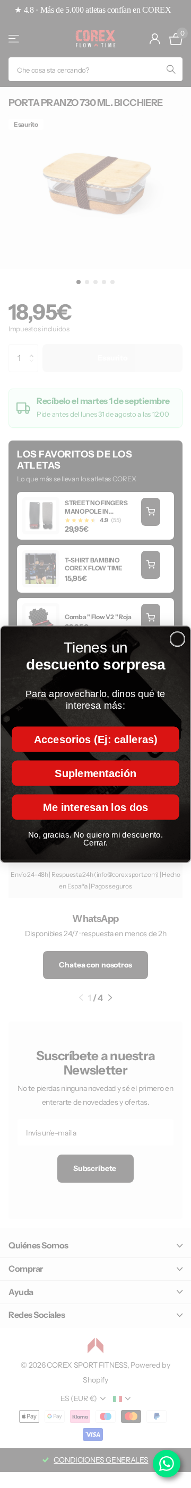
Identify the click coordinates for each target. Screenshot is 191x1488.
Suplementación (95, 772)
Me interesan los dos (95, 806)
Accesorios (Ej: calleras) (96, 738)
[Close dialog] (178, 639)
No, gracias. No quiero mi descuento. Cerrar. (95, 838)
